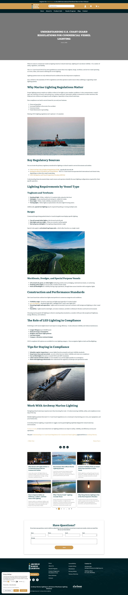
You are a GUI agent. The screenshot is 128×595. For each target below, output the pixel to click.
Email (66, 533)
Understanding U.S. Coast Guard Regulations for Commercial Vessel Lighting (54, 434)
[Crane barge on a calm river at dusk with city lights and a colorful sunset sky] (39, 486)
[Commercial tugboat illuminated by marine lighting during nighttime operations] (39, 458)
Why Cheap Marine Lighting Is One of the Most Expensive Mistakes (88, 495)
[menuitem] (42, 11)
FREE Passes (50, 1)
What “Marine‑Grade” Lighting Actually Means (62, 495)
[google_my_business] (37, 580)
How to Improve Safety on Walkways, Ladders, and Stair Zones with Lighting (37, 496)
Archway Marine (92, 434)
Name (32, 533)
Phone (49, 533)
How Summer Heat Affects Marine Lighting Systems (63, 467)
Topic (83, 533)
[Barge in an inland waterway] (64, 486)
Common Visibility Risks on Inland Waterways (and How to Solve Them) (89, 468)
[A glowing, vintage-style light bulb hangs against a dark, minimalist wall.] (89, 486)
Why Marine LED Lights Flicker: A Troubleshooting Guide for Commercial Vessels (38, 468)
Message (33, 538)
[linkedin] (33, 580)
